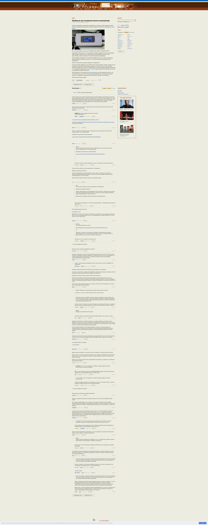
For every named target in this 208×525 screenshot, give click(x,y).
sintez (76, 491)
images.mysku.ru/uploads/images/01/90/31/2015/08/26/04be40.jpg (86, 136)
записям (132, 32)
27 (124, 122)
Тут (72, 342)
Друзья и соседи (123, 109)
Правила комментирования (123, 94)
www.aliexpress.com (76, 211)
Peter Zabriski (77, 472)
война (119, 48)
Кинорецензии (87, 8)
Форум (131, 8)
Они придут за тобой (124, 121)
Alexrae (73, 259)
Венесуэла (120, 45)
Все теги (120, 51)
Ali (110, 8)
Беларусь (129, 40)
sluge (73, 455)
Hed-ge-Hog (77, 266)
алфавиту (126, 32)
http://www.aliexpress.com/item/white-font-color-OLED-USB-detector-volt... (92, 227)
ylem (73, 182)
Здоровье (121, 8)
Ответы (109, 88)
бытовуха (119, 42)
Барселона (120, 40)
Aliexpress (120, 34)
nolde (73, 332)
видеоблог (120, 46)
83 (124, 136)
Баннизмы (100, 8)
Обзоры (94, 8)
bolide (73, 434)
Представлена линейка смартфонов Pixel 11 (124, 135)
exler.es (129, 36)
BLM (128, 34)
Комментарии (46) (85, 22)
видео (128, 45)
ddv (75, 317)
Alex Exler (77, 164)
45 (132, 109)
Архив (126, 8)
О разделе (120, 90)
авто (118, 39)
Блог (81, 8)
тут (73, 344)
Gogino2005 (74, 349)
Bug (75, 374)
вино (128, 46)
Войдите (75, 92)
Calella (119, 36)
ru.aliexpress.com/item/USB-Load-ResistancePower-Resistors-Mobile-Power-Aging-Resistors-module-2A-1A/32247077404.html (93, 122)
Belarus (76, 116)
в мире (128, 42)
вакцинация (120, 43)
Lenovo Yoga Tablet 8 (92, 72)
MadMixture (74, 109)
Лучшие (113, 88)
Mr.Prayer (74, 220)
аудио (128, 39)
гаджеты (88, 80)
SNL (128, 37)
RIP (118, 37)
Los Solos (74, 362)
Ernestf (73, 127)
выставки (129, 48)
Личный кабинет (121, 92)
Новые (105, 88)
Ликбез (105, 8)
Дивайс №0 (88, 106)
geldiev (73, 286)
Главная (76, 8)
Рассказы (115, 8)
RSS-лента (120, 91)
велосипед (129, 43)
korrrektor (74, 250)
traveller (73, 103)
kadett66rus (74, 407)
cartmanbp (74, 417)
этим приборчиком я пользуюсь (81, 51)
